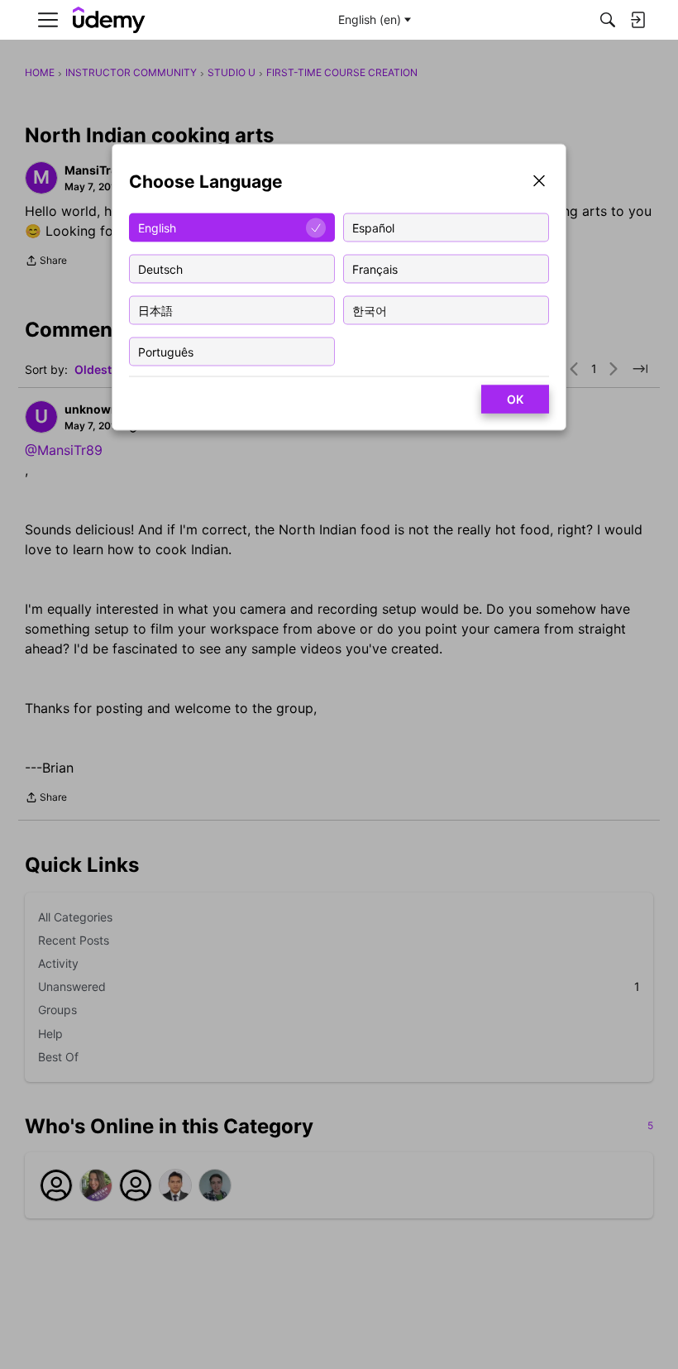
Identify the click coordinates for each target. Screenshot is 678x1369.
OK (515, 399)
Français (375, 268)
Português (165, 351)
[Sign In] (637, 20)
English (157, 227)
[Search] (608, 20)
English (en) (369, 19)
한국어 (369, 310)
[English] (109, 20)
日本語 (155, 310)
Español (373, 227)
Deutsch (160, 268)
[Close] (539, 182)
